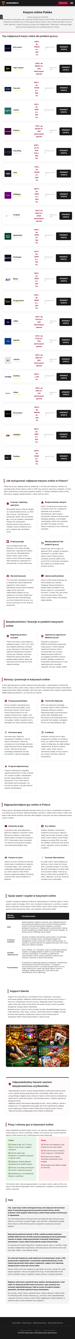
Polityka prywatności (26, 1330)
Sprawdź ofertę (64, 48)
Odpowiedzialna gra (49, 1330)
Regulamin (38, 1330)
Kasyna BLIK (16, 1323)
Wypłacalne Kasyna (40, 1323)
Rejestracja (63, 3)
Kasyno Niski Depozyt (55, 1323)
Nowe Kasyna (27, 1323)
